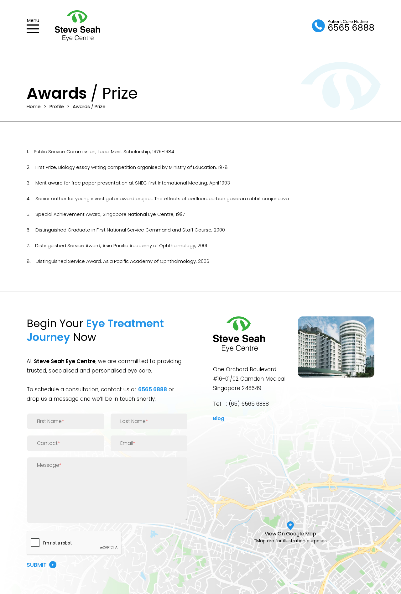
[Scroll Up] (388, 581)
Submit (37, 565)
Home (34, 106)
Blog (218, 418)
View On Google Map (290, 533)
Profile (56, 106)
